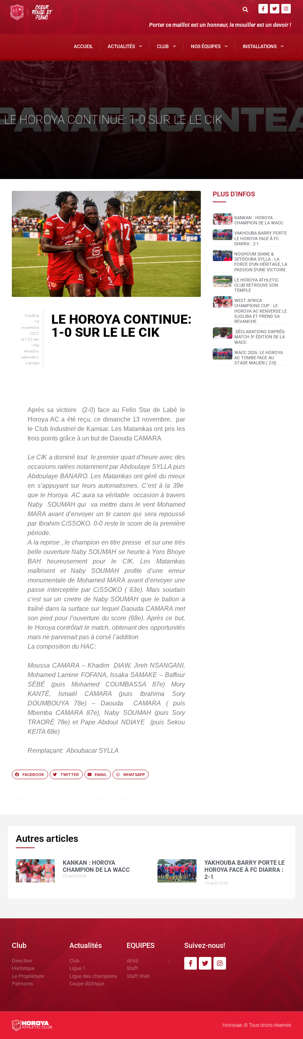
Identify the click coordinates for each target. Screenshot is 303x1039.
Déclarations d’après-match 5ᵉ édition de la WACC (260, 337)
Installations (260, 46)
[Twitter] (274, 8)
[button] (246, 9)
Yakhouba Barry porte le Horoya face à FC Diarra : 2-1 (260, 238)
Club (163, 46)
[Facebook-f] (263, 8)
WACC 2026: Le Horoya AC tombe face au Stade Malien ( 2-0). (258, 358)
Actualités (121, 46)
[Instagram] (286, 8)
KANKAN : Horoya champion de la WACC (258, 220)
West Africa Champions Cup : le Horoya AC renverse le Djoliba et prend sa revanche (260, 311)
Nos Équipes (206, 46)
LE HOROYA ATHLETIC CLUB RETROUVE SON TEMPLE (256, 285)
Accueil (83, 46)
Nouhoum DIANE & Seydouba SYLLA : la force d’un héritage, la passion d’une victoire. (260, 262)
